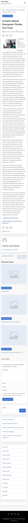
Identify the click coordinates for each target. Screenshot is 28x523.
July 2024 (5, 483)
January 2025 (6, 459)
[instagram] (11, 514)
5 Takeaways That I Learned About (10, 322)
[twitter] (7, 35)
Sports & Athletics (11, 10)
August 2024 (5, 479)
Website (4, 390)
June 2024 (5, 487)
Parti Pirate (4, 1)
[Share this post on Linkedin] (11, 35)
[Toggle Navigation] (25, 2)
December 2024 (6, 463)
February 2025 (6, 455)
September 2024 (6, 475)
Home (4, 10)
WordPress (14, 520)
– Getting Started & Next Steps (10, 218)
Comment (5, 369)
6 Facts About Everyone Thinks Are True (11, 352)
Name (4, 383)
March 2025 (5, 451)
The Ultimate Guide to (8, 419)
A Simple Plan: (5, 291)
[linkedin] (18, 514)
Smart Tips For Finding (8, 431)
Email (4, 386)
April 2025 (5, 447)
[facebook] (3, 35)
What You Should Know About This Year (12, 427)
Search (4, 407)
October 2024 (6, 471)
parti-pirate (21, 31)
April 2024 (5, 495)
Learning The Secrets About (9, 423)
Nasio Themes (14, 518)
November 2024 (6, 467)
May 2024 (5, 491)
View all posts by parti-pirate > (10, 249)
